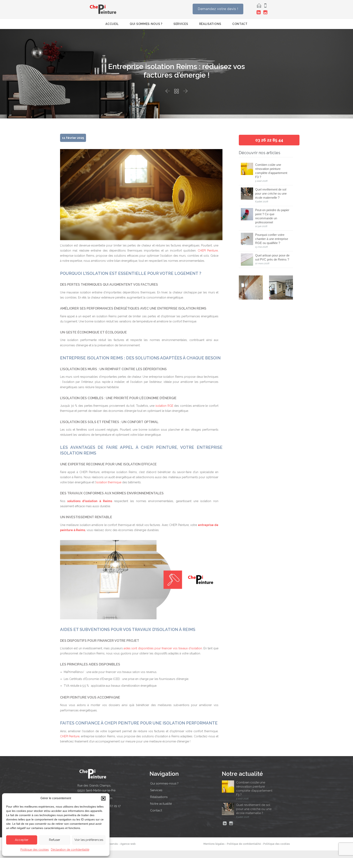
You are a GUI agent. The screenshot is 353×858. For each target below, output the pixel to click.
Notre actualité (161, 804)
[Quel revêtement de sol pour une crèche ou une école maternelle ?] (248, 193)
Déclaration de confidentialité (70, 849)
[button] (103, 798)
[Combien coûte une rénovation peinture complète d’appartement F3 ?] (248, 169)
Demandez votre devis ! (218, 9)
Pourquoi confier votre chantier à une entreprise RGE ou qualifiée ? (271, 239)
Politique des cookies (34, 849)
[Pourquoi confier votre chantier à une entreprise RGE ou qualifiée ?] (248, 239)
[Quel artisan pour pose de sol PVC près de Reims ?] (248, 259)
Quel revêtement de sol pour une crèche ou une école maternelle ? (271, 193)
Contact (156, 810)
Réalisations (159, 797)
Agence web (128, 843)
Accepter (21, 840)
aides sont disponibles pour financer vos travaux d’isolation (163, 648)
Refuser (54, 840)
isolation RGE (164, 405)
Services (156, 790)
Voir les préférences (88, 840)
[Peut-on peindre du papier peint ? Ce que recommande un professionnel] (248, 214)
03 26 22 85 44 (269, 140)
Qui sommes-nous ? (164, 783)
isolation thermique (108, 482)
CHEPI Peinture (208, 250)
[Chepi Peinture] (103, 9)
